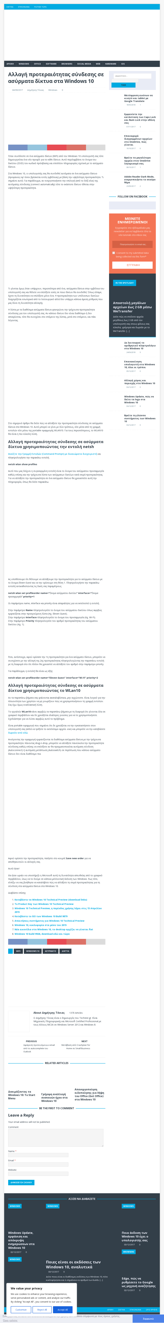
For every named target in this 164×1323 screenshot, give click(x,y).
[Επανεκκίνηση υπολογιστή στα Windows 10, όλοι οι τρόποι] (115, 365)
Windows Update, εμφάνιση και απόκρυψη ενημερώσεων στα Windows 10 (21, 1240)
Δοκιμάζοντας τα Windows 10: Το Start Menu (21, 1095)
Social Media (84, 63)
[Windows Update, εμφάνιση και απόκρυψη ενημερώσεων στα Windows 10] (25, 1216)
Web (98, 63)
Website (12, 1169)
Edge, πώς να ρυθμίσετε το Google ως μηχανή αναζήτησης (139, 1282)
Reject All (42, 1309)
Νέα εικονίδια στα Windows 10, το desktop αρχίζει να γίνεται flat (54, 929)
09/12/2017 (131, 371)
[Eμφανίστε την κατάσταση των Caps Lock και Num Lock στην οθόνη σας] (115, 117)
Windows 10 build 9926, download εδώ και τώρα (42, 933)
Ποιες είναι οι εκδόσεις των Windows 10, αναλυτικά (73, 1264)
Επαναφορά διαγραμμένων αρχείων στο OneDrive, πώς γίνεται (138, 140)
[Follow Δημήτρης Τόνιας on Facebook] (38, 1030)
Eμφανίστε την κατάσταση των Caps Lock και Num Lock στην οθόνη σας (140, 118)
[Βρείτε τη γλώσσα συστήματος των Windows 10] (115, 419)
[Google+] (144, 7)
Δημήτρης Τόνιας (35, 90)
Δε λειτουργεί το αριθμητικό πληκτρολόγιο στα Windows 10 (140, 345)
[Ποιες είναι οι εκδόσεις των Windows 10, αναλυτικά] (82, 1231)
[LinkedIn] (151, 7)
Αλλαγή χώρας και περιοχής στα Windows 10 (139, 382)
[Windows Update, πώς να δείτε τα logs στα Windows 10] (115, 400)
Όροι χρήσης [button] (10, 1320)
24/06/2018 (131, 352)
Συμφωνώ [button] (148, 1318)
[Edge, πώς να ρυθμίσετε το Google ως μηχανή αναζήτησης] (139, 1262)
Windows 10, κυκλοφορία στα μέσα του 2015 (41, 925)
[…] (128, 331)
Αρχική (110, 1309)
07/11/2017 (131, 126)
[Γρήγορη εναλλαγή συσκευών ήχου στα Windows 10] (56, 1079)
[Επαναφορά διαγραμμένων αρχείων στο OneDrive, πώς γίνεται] (115, 139)
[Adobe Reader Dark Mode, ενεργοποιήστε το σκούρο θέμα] (115, 180)
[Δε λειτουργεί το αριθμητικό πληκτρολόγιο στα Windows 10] (115, 346)
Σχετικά (10, 7)
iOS (123, 63)
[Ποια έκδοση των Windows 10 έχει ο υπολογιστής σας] (139, 1216)
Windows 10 (32, 951)
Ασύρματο (50, 951)
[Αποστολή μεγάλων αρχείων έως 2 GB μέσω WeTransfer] (132, 288)
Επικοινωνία (23, 7)
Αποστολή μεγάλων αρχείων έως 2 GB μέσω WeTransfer (132, 307)
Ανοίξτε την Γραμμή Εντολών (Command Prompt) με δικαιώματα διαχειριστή (52, 453)
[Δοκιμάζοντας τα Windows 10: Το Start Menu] (23, 1078)
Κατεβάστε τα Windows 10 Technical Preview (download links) (51, 899)
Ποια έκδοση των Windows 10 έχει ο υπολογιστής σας (135, 1236)
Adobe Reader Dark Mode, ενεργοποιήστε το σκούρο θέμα (140, 179)
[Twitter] (138, 7)
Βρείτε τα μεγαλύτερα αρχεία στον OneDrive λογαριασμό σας (137, 160)
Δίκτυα (65, 951)
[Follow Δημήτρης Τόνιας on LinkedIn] (54, 1030)
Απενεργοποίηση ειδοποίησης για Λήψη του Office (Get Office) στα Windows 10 (89, 1094)
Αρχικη (10, 63)
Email (11, 1160)
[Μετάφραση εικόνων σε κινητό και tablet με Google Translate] (115, 99)
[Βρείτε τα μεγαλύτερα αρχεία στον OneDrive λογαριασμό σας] (115, 161)
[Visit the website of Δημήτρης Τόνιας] (34, 1030)
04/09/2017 (17, 90)
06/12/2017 (131, 387)
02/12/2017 (129, 1290)
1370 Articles (76, 1012)
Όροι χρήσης (151, 1309)
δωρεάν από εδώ (18, 732)
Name (11, 1151)
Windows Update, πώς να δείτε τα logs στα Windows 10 (139, 399)
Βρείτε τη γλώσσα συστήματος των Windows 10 (140, 418)
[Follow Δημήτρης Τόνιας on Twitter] (44, 1030)
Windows (24, 63)
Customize (21, 1309)
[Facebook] (132, 7)
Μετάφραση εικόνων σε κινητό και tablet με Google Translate (138, 98)
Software (51, 63)
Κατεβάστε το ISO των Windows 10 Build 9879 (41, 916)
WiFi (18, 951)
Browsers (67, 63)
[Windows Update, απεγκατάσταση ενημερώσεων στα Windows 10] (25, 1270)
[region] (41, 1300)
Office (37, 63)
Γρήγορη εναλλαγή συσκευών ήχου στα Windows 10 (54, 1097)
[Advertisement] (107, 35)
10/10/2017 (131, 148)
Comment (13, 1127)
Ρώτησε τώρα (40, 7)
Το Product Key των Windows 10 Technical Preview (44, 903)
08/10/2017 (131, 167)
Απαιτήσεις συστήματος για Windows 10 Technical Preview (49, 920)
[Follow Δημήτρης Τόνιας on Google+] (49, 1030)
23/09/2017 (131, 186)
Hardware (110, 63)
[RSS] (157, 7)
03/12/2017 (53, 1271)
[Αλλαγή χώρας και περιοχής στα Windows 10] (115, 384)
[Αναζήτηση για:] (132, 76)
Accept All (63, 1309)
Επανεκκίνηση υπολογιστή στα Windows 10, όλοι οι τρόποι (139, 364)
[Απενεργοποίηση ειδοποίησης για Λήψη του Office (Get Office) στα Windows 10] (90, 1077)
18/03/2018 (131, 105)
